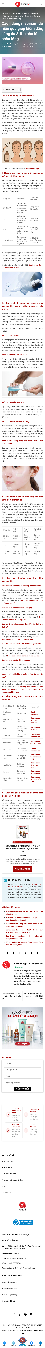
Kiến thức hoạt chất (31, 13)
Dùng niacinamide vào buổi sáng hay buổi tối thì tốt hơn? (33, 996)
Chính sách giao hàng (9, 1295)
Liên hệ (4, 1186)
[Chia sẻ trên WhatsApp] (7, 952)
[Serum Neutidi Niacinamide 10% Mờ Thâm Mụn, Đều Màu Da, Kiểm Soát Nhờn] (22, 848)
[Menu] (3, 3)
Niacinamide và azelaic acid (35, 765)
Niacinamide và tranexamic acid (36, 757)
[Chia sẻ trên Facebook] (13, 952)
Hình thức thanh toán (9, 1289)
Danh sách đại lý (7, 1162)
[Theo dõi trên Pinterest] (25, 1314)
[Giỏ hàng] (42, 3)
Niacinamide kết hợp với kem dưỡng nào (17, 639)
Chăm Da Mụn (16, 13)
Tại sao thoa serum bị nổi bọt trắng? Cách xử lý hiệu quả (11, 996)
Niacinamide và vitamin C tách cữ (35, 720)
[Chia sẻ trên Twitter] (19, 952)
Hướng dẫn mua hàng (9, 1282)
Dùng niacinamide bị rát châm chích (19, 689)
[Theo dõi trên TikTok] (19, 1314)
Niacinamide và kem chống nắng (35, 779)
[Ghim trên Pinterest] (31, 952)
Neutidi (5, 13)
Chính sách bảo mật (9, 1174)
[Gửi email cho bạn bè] (25, 952)
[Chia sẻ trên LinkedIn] (37, 952)
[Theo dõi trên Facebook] (14, 1314)
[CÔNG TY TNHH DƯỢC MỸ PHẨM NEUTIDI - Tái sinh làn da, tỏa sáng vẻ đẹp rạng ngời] (22, 3)
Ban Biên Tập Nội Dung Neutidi (28, 963)
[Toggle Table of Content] (17, 89)
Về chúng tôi (6, 1193)
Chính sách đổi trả (8, 1301)
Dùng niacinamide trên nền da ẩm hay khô (23, 656)
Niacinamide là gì (32, 169)
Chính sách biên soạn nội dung (12, 1180)
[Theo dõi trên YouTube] (31, 1314)
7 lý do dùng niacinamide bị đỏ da (30, 687)
